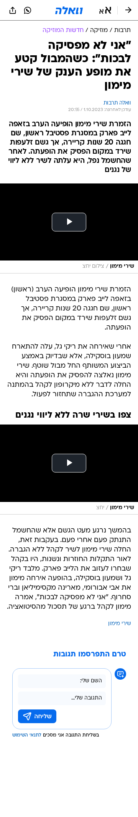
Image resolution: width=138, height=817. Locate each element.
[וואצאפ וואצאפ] (27, 10)
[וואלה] (69, 10)
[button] (105, 10)
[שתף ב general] (12, 10)
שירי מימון (119, 623)
